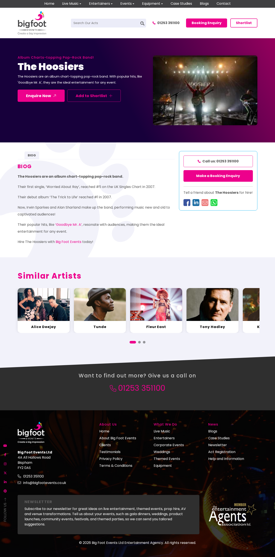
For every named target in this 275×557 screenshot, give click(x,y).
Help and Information (226, 458)
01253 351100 (168, 22)
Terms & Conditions (115, 465)
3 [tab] (144, 342)
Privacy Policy (110, 458)
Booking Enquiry (207, 22)
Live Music (70, 3)
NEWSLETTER (38, 501)
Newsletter (217, 445)
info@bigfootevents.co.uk (44, 482)
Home (49, 3)
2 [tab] (139, 342)
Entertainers (99, 3)
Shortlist (244, 22)
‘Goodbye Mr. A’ (68, 224)
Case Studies (181, 3)
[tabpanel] (44, 310)
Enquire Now (38, 95)
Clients (105, 445)
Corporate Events (169, 445)
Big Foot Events (68, 241)
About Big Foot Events (117, 438)
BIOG (32, 155)
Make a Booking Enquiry (218, 175)
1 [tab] (133, 342)
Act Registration (221, 451)
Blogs (204, 3)
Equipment (151, 3)
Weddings (162, 451)
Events (126, 3)
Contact (224, 3)
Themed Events (167, 458)
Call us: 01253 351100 (220, 161)
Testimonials (110, 451)
